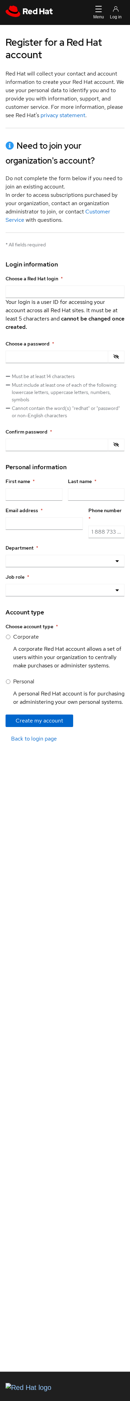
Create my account (39, 720)
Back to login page (34, 738)
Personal (23, 681)
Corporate (26, 636)
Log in (116, 17)
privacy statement (63, 115)
